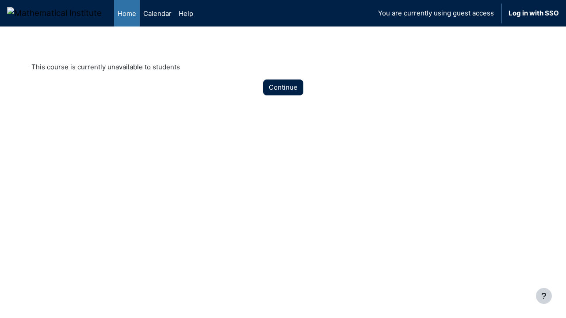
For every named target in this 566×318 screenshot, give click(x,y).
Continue (283, 87)
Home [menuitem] (127, 13)
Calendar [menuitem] (157, 13)
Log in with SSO (534, 13)
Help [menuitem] (186, 13)
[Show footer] (544, 296)
